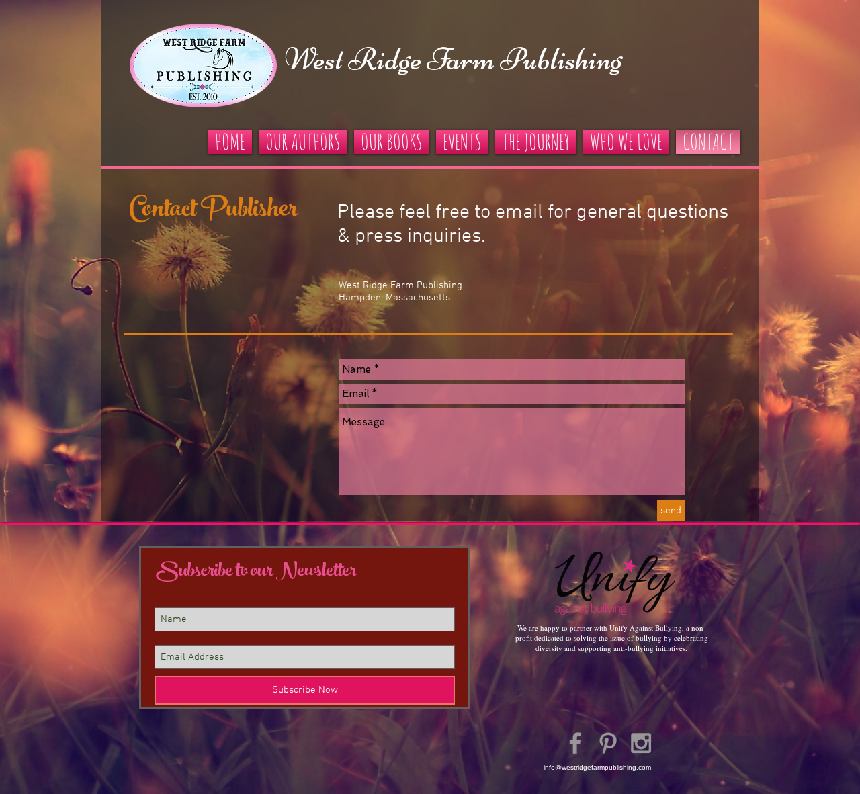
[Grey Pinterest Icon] (608, 743)
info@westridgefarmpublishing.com (597, 767)
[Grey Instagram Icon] (641, 743)
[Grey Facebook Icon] (575, 743)
